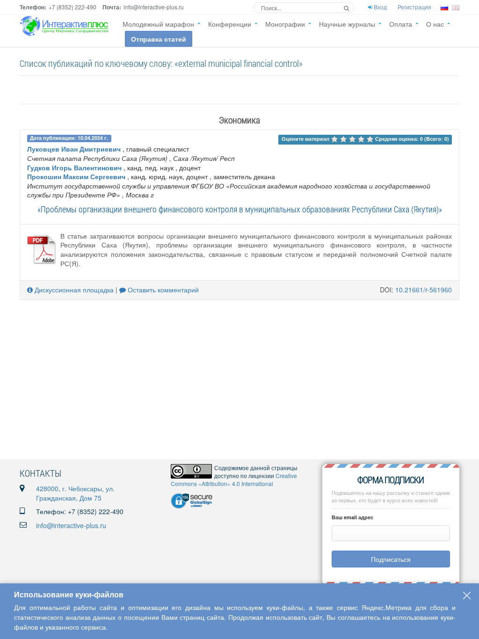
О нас (435, 24)
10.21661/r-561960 (423, 289)
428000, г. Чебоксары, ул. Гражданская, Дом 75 (75, 493)
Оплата (400, 24)
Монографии (285, 24)
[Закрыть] (466, 595)
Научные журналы (347, 24)
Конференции (229, 24)
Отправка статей (158, 39)
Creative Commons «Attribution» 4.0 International (234, 479)
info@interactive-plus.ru (71, 525)
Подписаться (391, 559)
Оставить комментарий (162, 289)
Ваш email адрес (352, 517)
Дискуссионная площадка (73, 289)
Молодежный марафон (158, 24)
